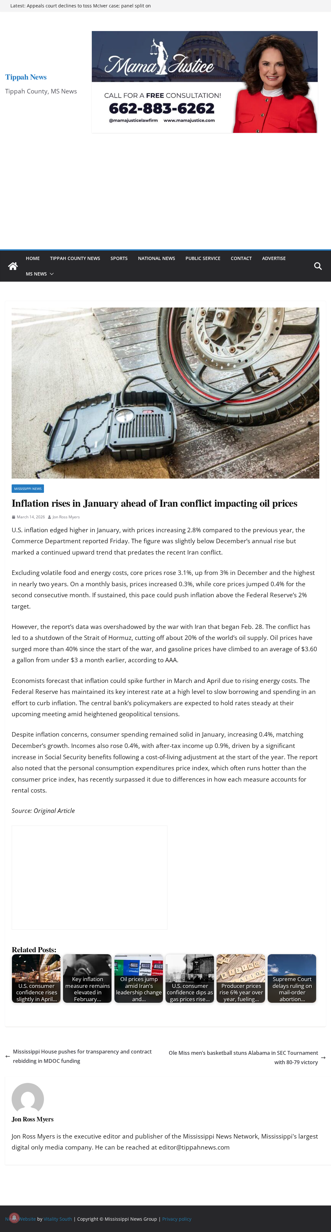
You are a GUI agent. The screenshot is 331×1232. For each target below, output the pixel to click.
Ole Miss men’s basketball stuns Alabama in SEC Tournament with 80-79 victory (243, 1057)
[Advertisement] (165, 201)
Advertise (274, 258)
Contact (241, 258)
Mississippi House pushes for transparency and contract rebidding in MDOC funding (82, 1056)
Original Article (54, 810)
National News (156, 258)
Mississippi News (27, 488)
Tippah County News (75, 258)
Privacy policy (176, 1219)
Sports (119, 258)
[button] (50, 273)
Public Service (203, 258)
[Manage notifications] (14, 1218)
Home (33, 258)
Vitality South (58, 1219)
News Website (20, 1219)
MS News (36, 274)
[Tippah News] (13, 266)
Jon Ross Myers (66, 517)
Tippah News (26, 76)
